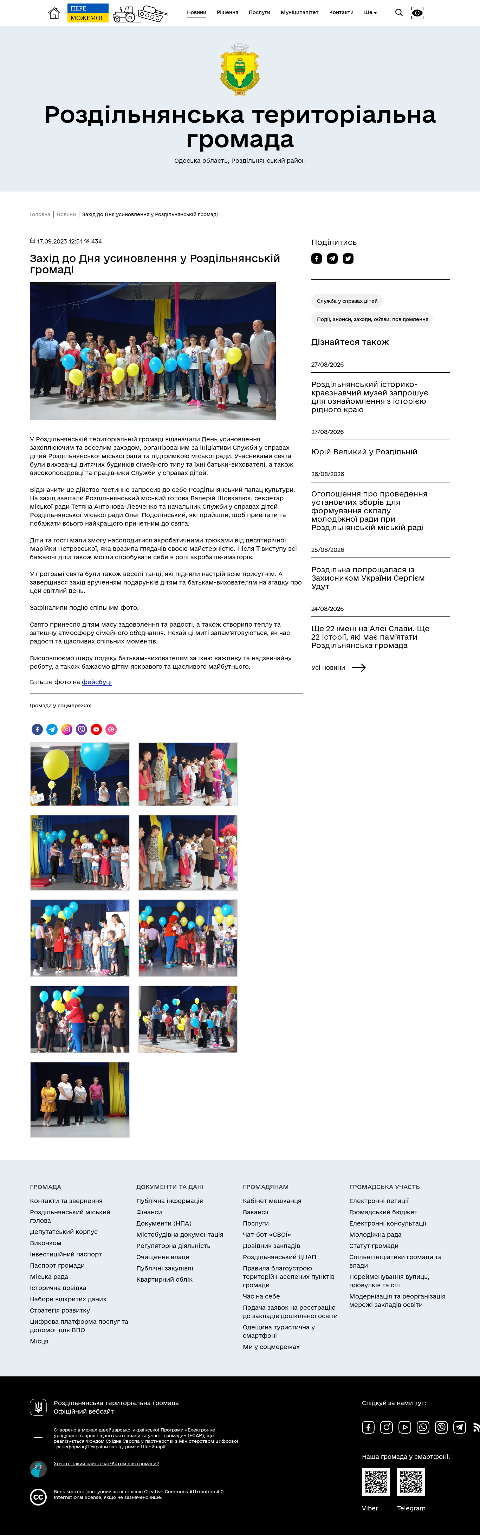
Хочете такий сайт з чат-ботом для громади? (106, 1463)
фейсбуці (97, 682)
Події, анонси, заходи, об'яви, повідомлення (372, 319)
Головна (40, 214)
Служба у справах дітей (347, 301)
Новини (66, 214)
